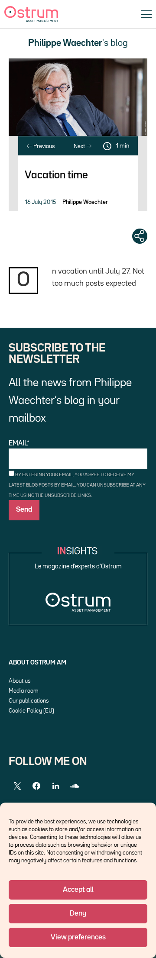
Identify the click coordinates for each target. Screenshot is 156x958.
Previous (43, 146)
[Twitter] (17, 786)
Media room (24, 691)
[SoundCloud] (74, 786)
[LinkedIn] (55, 786)
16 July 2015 (40, 202)
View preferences (78, 937)
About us (19, 681)
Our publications (29, 700)
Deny (78, 913)
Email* (19, 444)
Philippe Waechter (85, 202)
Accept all (78, 890)
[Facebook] (36, 786)
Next (80, 146)
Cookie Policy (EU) (31, 710)
